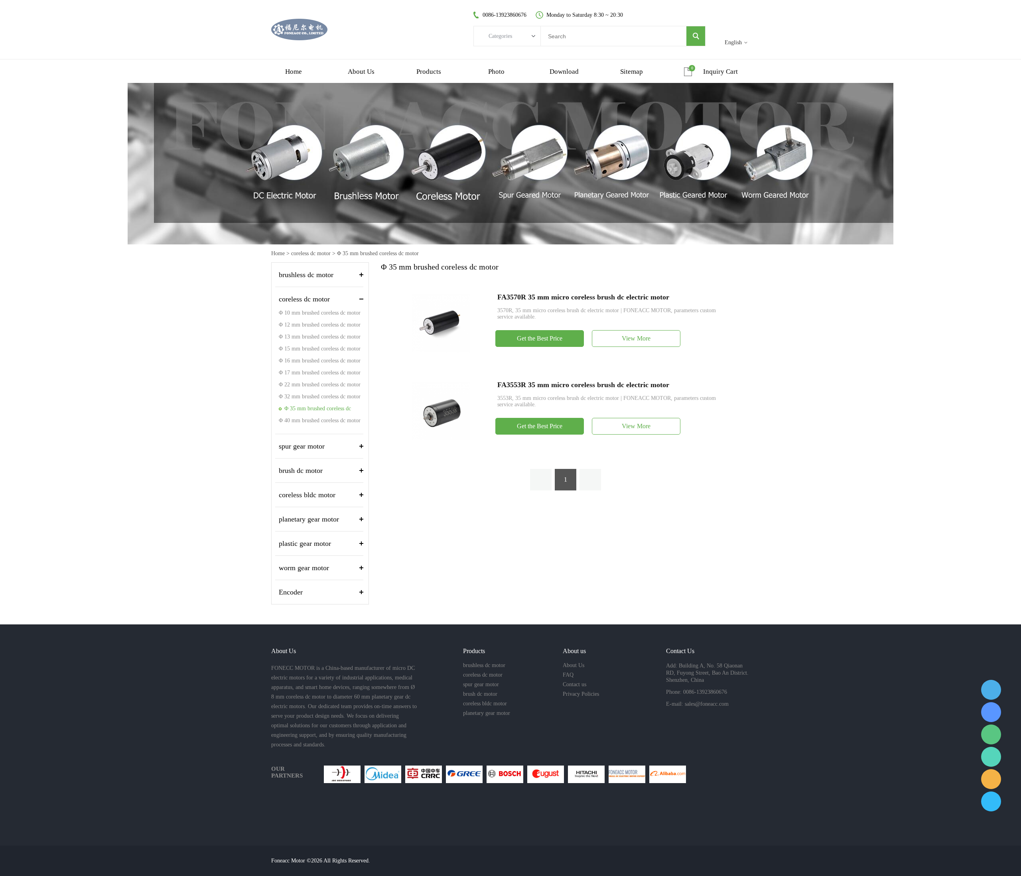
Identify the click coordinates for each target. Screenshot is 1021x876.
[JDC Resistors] (342, 774)
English (733, 42)
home (293, 71)
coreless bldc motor (307, 495)
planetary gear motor (309, 519)
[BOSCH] (505, 774)
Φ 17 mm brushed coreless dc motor (320, 373)
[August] (545, 774)
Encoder (291, 592)
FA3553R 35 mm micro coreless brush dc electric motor (583, 385)
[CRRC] (423, 774)
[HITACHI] (586, 774)
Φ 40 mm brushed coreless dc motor (320, 420)
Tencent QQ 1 (991, 690)
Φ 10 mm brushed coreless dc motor (320, 313)
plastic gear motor (305, 543)
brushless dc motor (306, 275)
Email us (991, 779)
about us (361, 71)
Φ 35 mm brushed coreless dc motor (378, 253)
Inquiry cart (720, 71)
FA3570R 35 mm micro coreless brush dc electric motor (583, 297)
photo (496, 71)
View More (636, 338)
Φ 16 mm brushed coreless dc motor (320, 361)
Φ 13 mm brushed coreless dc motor (320, 337)
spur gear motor (302, 446)
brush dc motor (301, 470)
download (564, 71)
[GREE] (464, 774)
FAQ (568, 675)
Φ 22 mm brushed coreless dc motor (320, 385)
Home (278, 253)
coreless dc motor (311, 253)
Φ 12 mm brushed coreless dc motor (320, 325)
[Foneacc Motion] (627, 774)
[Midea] (383, 774)
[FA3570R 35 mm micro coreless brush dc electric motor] (441, 323)
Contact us (574, 684)
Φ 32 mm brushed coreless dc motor (320, 397)
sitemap (631, 71)
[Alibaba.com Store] (667, 774)
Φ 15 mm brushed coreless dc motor (320, 349)
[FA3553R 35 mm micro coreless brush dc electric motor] (441, 410)
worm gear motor (304, 568)
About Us (573, 665)
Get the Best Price (539, 338)
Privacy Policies (581, 694)
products (428, 71)
